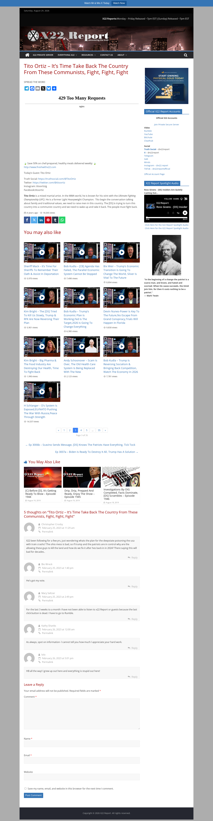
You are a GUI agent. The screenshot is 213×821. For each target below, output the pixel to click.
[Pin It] (48, 220)
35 (99, 430)
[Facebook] (27, 220)
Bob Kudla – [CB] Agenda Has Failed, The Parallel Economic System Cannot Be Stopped (82, 270)
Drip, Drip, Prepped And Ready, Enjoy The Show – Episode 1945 (79, 494)
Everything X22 (66, 55)
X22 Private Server (43, 55)
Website (28, 772)
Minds (147, 162)
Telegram (148, 155)
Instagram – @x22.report (156, 165)
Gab (146, 159)
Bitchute (148, 137)
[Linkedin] (41, 220)
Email (28, 755)
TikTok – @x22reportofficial (157, 168)
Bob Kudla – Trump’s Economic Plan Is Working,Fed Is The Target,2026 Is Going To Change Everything (78, 319)
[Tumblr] (55, 220)
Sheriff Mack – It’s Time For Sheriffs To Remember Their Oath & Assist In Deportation (41, 270)
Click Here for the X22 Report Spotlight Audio (166, 225)
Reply (135, 557)
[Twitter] (34, 220)
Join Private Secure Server (166, 124)
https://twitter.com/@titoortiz (49, 182)
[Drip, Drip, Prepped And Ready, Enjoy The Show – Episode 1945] (82, 468)
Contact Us (106, 55)
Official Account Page (154, 174)
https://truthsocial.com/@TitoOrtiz (57, 178)
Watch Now (119, 3)
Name (28, 738)
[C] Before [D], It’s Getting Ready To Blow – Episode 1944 (40, 494)
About (121, 55)
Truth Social (150, 149)
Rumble (148, 130)
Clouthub (148, 140)
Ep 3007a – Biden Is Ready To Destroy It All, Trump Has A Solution (96, 452)
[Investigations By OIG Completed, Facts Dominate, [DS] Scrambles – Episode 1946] (121, 468)
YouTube (148, 134)
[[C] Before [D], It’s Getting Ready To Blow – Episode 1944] (43, 468)
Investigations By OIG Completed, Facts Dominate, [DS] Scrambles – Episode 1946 (121, 494)
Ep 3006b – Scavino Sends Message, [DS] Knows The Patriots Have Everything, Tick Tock (80, 444)
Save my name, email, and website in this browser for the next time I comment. (71, 788)
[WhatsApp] (62, 220)
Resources (87, 55)
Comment (30, 696)
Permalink (47, 531)
